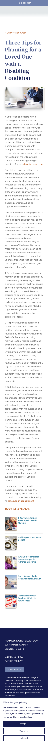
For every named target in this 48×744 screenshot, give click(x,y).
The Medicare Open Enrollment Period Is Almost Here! (27, 598)
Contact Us (14, 670)
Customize (24, 731)
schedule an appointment (21, 501)
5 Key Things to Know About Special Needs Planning (27, 520)
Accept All (24, 724)
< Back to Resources (16, 33)
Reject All (24, 738)
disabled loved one (33, 164)
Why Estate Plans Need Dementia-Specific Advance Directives (28, 559)
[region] (24, 721)
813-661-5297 (25, 3)
